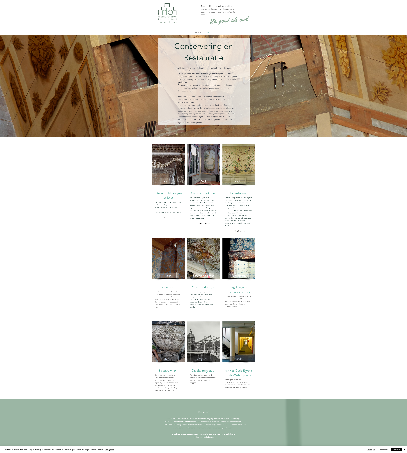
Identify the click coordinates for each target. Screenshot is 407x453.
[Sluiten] (404, 449)
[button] (168, 275)
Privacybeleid (109, 450)
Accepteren (396, 450)
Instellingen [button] (371, 450)
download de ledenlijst (205, 436)
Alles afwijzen (383, 450)
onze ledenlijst (229, 433)
